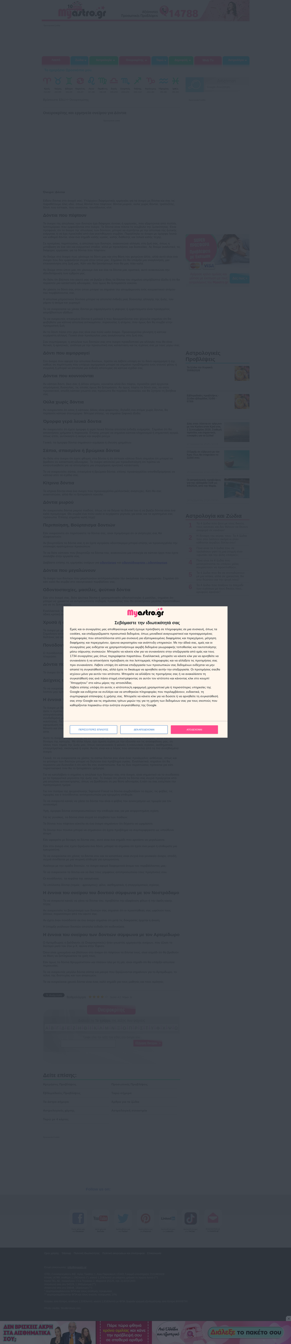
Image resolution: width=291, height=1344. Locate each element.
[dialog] (145, 672)
